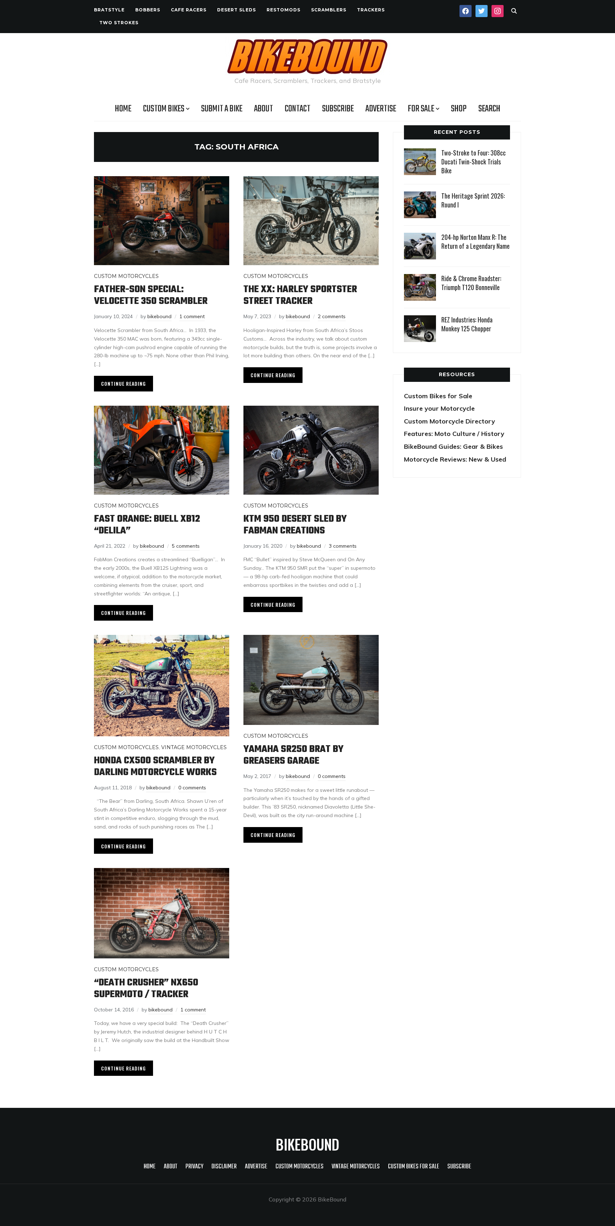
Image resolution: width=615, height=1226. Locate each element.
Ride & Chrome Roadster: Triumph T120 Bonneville (471, 283)
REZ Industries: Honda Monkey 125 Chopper (467, 324)
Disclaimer (224, 1167)
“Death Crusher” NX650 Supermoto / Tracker (146, 988)
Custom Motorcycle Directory (449, 421)
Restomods (283, 9)
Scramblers (328, 9)
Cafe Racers (188, 9)
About (263, 109)
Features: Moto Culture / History (454, 434)
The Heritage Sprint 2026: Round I (473, 200)
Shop (459, 109)
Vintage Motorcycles (194, 747)
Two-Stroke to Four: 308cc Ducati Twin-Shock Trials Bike (473, 161)
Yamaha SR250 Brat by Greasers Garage (293, 755)
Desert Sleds (236, 9)
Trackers (371, 9)
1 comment (192, 316)
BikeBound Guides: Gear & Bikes (453, 446)
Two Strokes (118, 22)
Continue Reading (123, 383)
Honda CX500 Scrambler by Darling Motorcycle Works (155, 766)
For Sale (421, 109)
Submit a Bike (221, 109)
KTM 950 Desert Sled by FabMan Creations (295, 524)
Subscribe (338, 109)
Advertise (381, 109)
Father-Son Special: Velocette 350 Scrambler (150, 295)
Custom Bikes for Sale (438, 396)
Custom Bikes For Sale (413, 1167)
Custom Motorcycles (126, 276)
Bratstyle (109, 9)
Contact (297, 109)
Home (123, 109)
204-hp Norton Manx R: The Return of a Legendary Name (475, 241)
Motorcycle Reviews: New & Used (455, 459)
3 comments (343, 546)
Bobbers (147, 9)
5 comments (186, 546)
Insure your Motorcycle (439, 408)
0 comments (192, 787)
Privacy (194, 1167)
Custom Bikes (163, 109)
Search (489, 109)
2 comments (332, 316)
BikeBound (307, 1144)
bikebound (159, 316)
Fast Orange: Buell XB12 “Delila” (147, 524)
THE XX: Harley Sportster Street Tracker (300, 295)
